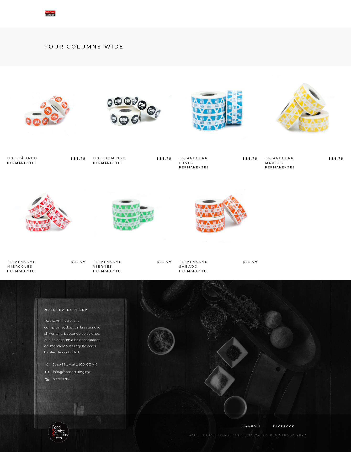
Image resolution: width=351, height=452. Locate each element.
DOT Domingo (109, 158)
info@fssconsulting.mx (71, 372)
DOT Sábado (22, 158)
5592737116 (61, 379)
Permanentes (22, 163)
